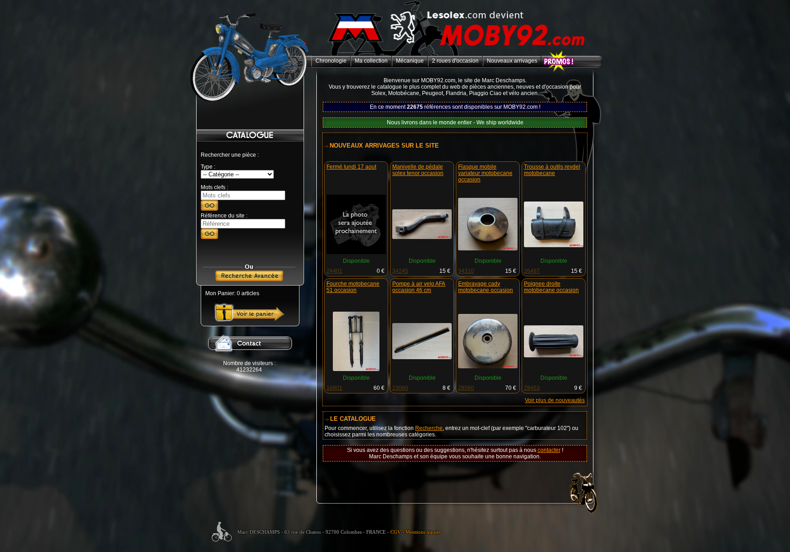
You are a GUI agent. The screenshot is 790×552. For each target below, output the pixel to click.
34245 (400, 271)
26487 (532, 271)
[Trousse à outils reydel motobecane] (553, 245)
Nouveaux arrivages (512, 61)
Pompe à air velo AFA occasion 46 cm (418, 287)
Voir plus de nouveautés (555, 400)
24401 (334, 271)
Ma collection (371, 61)
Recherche (429, 428)
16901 (334, 388)
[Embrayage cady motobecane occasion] (488, 366)
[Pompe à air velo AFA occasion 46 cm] (422, 357)
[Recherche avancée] (249, 279)
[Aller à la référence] (209, 237)
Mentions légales (423, 532)
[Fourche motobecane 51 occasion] (356, 369)
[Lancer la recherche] (209, 209)
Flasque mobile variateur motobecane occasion (485, 173)
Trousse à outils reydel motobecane (552, 170)
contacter (549, 450)
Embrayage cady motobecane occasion (485, 287)
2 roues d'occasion (455, 61)
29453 (532, 388)
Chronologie (331, 61)
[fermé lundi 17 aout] (356, 252)
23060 (400, 388)
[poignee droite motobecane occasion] (553, 355)
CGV (395, 532)
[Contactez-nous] (249, 358)
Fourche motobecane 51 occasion (352, 287)
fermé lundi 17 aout (351, 167)
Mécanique (410, 61)
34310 (466, 271)
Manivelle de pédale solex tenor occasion (417, 170)
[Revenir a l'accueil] (457, 54)
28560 (466, 388)
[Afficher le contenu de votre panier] (249, 320)
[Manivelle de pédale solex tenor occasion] (422, 237)
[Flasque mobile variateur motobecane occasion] (488, 248)
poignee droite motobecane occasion (551, 287)
